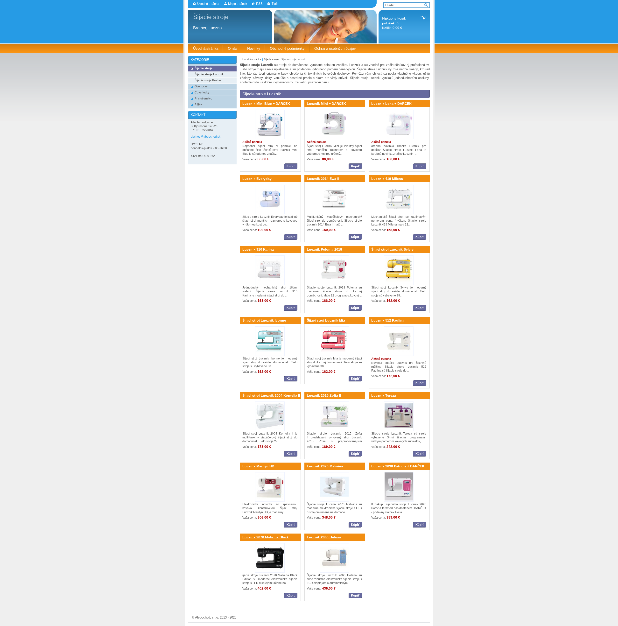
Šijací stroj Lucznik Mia (326, 320)
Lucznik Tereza (383, 395)
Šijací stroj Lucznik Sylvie (392, 249)
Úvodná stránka (208, 4)
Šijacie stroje (271, 59)
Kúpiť (291, 166)
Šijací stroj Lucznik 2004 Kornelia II (271, 395)
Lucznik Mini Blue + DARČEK (266, 104)
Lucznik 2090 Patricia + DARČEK (397, 466)
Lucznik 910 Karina (258, 249)
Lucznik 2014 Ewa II (323, 179)
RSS (259, 4)
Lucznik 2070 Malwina (325, 466)
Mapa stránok (237, 4)
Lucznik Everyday (257, 179)
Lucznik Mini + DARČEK (326, 104)
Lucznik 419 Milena (387, 179)
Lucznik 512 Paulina (387, 320)
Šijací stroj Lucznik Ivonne (264, 320)
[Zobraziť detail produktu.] (270, 124)
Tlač (275, 4)
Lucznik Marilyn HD (258, 466)
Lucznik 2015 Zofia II (324, 395)
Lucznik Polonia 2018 (324, 249)
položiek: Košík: (394, 23)
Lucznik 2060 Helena (324, 537)
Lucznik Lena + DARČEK (391, 104)
